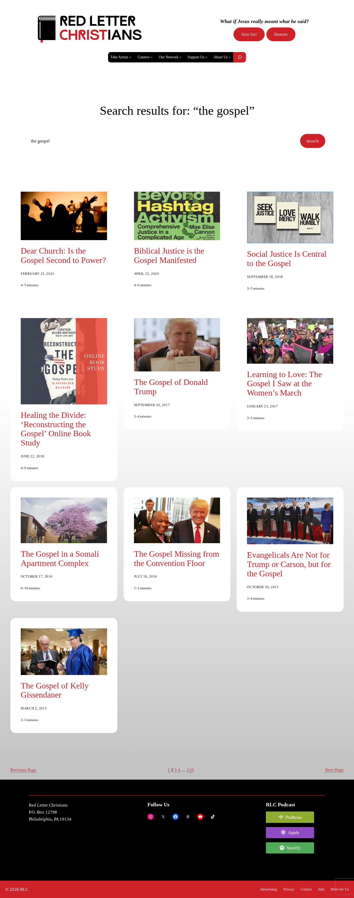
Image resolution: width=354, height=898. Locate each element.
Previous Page (23, 769)
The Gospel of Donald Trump (171, 387)
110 (190, 769)
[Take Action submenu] (130, 57)
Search (312, 141)
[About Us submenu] (230, 57)
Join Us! (249, 34)
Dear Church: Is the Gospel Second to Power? (63, 255)
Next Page (334, 769)
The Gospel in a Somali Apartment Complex (60, 558)
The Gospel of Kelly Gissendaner (55, 690)
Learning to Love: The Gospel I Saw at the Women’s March (284, 384)
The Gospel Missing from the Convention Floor (176, 558)
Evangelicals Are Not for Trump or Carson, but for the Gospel (289, 564)
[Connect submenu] (151, 57)
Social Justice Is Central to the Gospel (287, 258)
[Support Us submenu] (206, 57)
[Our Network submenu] (180, 57)
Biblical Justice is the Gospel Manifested (169, 255)
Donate (281, 34)
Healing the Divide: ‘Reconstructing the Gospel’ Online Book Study (56, 429)
